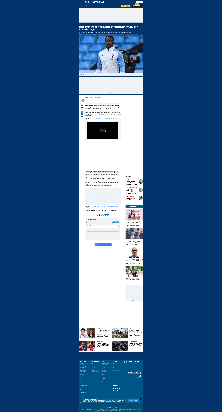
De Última (93, 367)
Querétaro (115, 368)
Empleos (103, 367)
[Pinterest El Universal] (115, 390)
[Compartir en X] (82, 107)
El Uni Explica (83, 370)
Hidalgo (114, 367)
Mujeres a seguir (83, 366)
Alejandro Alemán (130, 179)
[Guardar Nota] (82, 116)
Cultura (81, 388)
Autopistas (93, 370)
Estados (81, 378)
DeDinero (104, 375)
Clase (92, 363)
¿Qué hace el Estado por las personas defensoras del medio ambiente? (131, 191)
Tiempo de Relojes (95, 371)
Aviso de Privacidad (118, 401)
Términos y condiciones (108, 407)
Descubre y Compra (106, 363)
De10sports (104, 374)
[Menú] (81, 2)
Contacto (116, 407)
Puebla (114, 366)
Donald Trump (83, 375)
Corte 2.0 (82, 364)
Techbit (81, 395)
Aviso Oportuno (105, 366)
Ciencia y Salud (83, 392)
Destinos (93, 368)
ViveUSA (103, 377)
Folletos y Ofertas (105, 364)
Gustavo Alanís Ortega (131, 187)
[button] (137, 6)
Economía (82, 384)
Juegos (103, 378)
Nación (81, 363)
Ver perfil (88, 101)
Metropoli (82, 377)
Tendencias (82, 391)
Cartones (82, 382)
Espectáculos (83, 386)
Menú (81, 396)
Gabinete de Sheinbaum (82, 372)
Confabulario (82, 389)
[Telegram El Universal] (113, 388)
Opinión (128, 177)
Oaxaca (114, 364)
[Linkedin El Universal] (117, 390)
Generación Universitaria (104, 371)
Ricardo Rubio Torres (131, 196)
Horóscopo (104, 381)
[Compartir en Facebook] (82, 105)
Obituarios (104, 368)
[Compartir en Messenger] (82, 112)
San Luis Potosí (116, 370)
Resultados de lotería (105, 383)
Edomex (114, 363)
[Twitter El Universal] (117, 388)
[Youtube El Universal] (119, 388)
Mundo (81, 374)
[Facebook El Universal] (115, 388)
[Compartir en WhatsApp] (82, 110)
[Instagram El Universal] (113, 390)
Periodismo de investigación (83, 368)
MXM (81, 393)
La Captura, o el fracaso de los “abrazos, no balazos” (131, 183)
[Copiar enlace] (82, 114)
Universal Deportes (89, 97)
